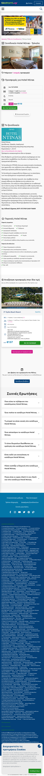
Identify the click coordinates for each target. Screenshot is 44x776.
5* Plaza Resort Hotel (23, 642)
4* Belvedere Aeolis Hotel (8, 607)
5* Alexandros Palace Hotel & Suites (10, 656)
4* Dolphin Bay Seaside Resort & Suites (11, 547)
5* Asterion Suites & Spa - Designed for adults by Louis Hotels (16, 660)
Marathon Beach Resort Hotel (8, 602)
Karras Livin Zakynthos (7, 690)
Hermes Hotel (14, 640)
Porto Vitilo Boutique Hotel (29, 563)
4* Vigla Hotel (31, 675)
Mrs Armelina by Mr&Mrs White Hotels (11, 683)
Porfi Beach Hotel (32, 686)
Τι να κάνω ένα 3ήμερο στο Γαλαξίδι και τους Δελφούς (14, 739)
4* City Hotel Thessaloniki (33, 589)
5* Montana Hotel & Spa (28, 531)
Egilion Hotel (26, 580)
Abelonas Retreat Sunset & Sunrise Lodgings (12, 701)
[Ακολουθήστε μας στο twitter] (24, 512)
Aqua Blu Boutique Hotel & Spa (18, 659)
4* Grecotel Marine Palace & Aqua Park (11, 529)
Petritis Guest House (34, 621)
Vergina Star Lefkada (23, 621)
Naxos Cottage (17, 684)
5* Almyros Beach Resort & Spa (22, 649)
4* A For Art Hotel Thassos (8, 596)
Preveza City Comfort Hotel (18, 629)
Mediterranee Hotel (23, 613)
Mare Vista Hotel (14, 555)
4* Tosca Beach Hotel (6, 537)
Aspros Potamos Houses (7, 692)
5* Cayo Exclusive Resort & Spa (31, 635)
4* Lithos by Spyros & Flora (8, 670)
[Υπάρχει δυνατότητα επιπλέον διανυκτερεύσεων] (23, 317)
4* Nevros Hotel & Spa (7, 627)
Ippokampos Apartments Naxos (19, 675)
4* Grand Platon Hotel (7, 541)
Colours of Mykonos (35, 665)
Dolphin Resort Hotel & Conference (10, 697)
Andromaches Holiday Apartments (10, 667)
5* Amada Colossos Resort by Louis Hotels (11, 700)
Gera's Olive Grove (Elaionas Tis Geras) (26, 602)
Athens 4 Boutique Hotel (7, 630)
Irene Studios (20, 552)
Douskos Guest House (19, 664)
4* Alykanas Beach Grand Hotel (9, 552)
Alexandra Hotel (33, 613)
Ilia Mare (15, 627)
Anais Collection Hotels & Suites (22, 630)
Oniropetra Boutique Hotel (25, 574)
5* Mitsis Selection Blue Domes (9, 642)
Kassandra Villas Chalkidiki (8, 717)
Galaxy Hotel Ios (5, 623)
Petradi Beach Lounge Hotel (8, 673)
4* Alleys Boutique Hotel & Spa (9, 719)
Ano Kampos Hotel (35, 630)
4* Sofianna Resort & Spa (7, 695)
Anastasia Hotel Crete (30, 698)
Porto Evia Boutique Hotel (30, 564)
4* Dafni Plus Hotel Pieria (30, 689)
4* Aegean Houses (32, 673)
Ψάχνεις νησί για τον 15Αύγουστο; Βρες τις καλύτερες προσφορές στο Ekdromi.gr (20, 742)
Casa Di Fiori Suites (6, 675)
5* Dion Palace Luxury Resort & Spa (10, 542)
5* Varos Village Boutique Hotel (22, 670)
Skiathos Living (5, 604)
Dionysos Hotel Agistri (28, 662)
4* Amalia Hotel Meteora (7, 582)
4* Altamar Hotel (16, 561)
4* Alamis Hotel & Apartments (9, 624)
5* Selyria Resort (25, 547)
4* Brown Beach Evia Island (8, 553)
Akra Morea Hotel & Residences (21, 556)
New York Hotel (5, 638)
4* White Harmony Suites (35, 668)
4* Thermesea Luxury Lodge (17, 643)
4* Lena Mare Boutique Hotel (19, 657)
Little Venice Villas (26, 694)
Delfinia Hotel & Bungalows (31, 678)
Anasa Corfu (4, 649)
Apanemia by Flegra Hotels (30, 569)
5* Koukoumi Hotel (20, 645)
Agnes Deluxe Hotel (6, 629)
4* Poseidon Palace (17, 531)
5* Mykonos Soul (23, 667)
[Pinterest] (29, 512)
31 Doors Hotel (5, 632)
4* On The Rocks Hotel (7, 684)
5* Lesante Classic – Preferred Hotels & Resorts (12, 687)
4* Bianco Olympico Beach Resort (24, 534)
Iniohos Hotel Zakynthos (18, 676)
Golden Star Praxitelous (7, 567)
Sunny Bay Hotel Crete (7, 610)
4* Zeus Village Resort (22, 705)
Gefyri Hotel (20, 635)
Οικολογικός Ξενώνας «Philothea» (23, 597)
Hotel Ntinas (4, 594)
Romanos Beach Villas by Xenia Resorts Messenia (13, 711)
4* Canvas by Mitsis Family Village (31, 651)
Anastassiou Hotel (15, 615)
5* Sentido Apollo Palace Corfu (20, 646)
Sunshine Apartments (31, 591)
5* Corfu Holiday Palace (23, 548)
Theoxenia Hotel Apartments (32, 552)
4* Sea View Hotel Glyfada (29, 719)
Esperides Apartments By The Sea (9, 626)
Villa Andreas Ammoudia (7, 619)
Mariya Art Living (6, 659)
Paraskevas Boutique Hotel (35, 646)
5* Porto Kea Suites (6, 637)
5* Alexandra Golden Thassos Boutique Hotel (19, 577)
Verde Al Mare (20, 634)
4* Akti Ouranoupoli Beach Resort (9, 613)
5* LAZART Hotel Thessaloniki (9, 634)
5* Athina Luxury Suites (26, 638)
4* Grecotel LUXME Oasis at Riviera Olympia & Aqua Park (15, 559)
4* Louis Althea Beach (19, 695)
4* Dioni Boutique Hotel (34, 575)
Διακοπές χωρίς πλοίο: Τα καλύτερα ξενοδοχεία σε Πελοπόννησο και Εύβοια (19, 734)
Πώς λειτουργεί (31, 498)
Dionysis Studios (20, 591)
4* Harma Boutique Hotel (25, 648)
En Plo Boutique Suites (30, 664)
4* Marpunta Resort (6, 564)
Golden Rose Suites (25, 593)
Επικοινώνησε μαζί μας (15, 498)
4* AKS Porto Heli (32, 539)
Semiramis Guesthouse (7, 589)
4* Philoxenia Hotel (6, 561)
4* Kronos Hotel (5, 545)
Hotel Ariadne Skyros (26, 683)
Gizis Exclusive (22, 640)
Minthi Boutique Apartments (8, 599)
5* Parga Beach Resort (27, 616)
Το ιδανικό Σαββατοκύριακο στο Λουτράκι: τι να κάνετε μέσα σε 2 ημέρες (18, 732)
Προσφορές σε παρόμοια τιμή (22, 352)
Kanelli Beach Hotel (34, 548)
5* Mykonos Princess (6, 646)
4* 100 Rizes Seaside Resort (8, 583)
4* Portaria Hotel (6, 580)
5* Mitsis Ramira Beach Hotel (8, 645)
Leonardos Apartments (21, 583)
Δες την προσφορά (9, 108)
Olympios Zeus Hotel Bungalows (26, 627)
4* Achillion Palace (14, 638)
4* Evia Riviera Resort (22, 539)
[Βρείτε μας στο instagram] (15, 512)
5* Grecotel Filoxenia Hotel (8, 528)
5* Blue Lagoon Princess (7, 544)
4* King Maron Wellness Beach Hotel (23, 608)
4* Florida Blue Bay (32, 542)
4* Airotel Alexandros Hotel (15, 611)
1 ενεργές (16, 73)
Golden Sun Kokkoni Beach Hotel (9, 558)
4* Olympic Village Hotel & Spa (9, 548)
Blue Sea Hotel (18, 570)
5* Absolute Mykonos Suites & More (17, 594)
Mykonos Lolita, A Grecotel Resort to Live (11, 694)
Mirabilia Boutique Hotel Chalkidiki (19, 600)
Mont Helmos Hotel (18, 585)
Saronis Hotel (16, 593)
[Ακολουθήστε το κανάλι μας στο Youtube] (19, 512)
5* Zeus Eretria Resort (25, 536)
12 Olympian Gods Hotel (7, 556)
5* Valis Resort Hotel (6, 531)
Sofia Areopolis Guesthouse (32, 711)
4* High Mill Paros (28, 566)
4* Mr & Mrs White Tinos (24, 555)
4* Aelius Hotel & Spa (26, 588)
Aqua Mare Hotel (17, 662)
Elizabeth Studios (6, 563)
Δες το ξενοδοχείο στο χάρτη (12, 151)
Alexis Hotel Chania (6, 657)
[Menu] (3, 8)
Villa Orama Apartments (32, 629)
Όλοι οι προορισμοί (6, 726)
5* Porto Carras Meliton (22, 550)
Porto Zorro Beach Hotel (31, 553)
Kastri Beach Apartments (28, 713)
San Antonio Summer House (29, 618)
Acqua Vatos (18, 616)
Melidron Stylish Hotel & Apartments (23, 717)
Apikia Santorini (5, 665)
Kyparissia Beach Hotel (26, 615)
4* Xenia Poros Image (31, 544)
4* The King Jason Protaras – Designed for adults (13, 709)
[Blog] (33, 512)
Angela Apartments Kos (29, 679)
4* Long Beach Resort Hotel (8, 534)
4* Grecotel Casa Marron (21, 528)
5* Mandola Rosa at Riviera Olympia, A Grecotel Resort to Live (16, 526)
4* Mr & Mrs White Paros (22, 624)
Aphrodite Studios (28, 611)
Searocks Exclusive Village (21, 596)
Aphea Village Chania (30, 703)
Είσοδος (30, 3)
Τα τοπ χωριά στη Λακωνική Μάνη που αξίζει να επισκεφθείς (15, 740)
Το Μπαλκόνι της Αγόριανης (33, 594)
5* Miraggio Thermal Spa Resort (18, 578)
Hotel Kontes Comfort (7, 662)
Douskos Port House (31, 578)
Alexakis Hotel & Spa (15, 632)
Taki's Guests (18, 713)
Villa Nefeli (27, 643)
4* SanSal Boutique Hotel (33, 637)
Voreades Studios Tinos (7, 714)
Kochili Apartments (36, 593)
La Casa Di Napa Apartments (8, 618)
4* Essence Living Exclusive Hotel (9, 621)
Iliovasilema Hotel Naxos (21, 681)
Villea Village (38, 662)
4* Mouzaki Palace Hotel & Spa (9, 550)
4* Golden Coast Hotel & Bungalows (10, 536)
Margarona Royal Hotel (16, 563)
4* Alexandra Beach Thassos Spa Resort (26, 599)
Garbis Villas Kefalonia (30, 585)
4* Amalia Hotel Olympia (31, 567)
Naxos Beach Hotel (35, 649)
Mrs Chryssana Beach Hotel (8, 570)
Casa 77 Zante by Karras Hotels (9, 635)
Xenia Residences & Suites (8, 679)
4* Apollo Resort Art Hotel (8, 597)
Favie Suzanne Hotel (18, 567)
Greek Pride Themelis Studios (17, 623)
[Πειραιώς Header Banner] (22, 25)
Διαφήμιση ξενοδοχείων (30, 502)
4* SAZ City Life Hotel (17, 564)
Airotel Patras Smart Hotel (20, 589)
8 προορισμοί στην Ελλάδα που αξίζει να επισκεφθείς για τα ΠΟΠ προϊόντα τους (20, 735)
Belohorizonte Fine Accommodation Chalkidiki (13, 703)
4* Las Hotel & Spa (6, 615)
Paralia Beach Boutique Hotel (8, 591)
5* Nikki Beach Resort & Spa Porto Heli (10, 572)
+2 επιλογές (23, 93)
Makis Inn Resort (36, 648)
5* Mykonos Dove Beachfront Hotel (10, 668)
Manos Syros (35, 597)
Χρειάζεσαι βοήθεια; (22, 381)
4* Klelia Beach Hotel (19, 544)
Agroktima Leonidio (22, 586)
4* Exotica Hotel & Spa (18, 537)
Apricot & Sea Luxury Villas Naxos (21, 690)
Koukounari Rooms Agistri (8, 608)
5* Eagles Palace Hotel (21, 673)
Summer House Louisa (26, 632)
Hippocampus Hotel (6, 651)
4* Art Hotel (34, 670)
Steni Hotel (18, 618)
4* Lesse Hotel (5, 555)
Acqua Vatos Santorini (7, 593)
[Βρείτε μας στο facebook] (10, 512)
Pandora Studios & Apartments (9, 705)
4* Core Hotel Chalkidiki (16, 605)
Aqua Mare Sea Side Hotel (21, 607)
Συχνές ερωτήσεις (22, 507)
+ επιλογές (9, 321)
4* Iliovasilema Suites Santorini (9, 586)
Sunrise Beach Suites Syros (8, 681)
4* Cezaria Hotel (5, 578)
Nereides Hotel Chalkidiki (8, 713)
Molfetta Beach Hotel (15, 665)
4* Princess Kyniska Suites (19, 610)
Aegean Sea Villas (24, 668)
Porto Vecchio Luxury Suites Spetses (10, 708)
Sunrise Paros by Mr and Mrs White (30, 684)
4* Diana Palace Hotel (16, 580)
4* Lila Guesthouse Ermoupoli (9, 716)
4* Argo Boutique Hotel (34, 642)
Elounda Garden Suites (24, 654)
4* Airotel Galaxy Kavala (22, 575)
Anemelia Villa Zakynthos (30, 692)
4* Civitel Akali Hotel (32, 657)
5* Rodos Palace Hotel (7, 566)
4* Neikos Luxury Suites (7, 585)
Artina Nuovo (30, 645)
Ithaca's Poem (32, 600)
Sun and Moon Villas (19, 619)
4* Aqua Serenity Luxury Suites (9, 698)
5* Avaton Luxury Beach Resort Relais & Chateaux (13, 706)
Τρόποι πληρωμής (12, 502)
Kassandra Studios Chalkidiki (23, 716)
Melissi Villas (15, 671)
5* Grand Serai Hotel (6, 533)
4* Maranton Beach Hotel (19, 541)
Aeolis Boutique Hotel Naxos (8, 575)
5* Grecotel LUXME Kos (34, 528)
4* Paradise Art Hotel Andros (25, 558)
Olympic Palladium (6, 671)
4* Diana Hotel (31, 583)
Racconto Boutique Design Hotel (31, 604)
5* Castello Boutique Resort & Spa (9, 648)
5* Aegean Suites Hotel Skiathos (15, 689)
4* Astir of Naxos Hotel (24, 671)
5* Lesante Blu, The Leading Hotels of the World (13, 678)
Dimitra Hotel (20, 698)
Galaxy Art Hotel (5, 605)
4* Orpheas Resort (21, 686)
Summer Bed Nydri (18, 692)
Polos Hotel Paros (6, 640)
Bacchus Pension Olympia (33, 610)
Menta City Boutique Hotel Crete (32, 687)
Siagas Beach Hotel (34, 550)
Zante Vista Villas (24, 697)
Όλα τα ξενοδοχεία (6, 722)
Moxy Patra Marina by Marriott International (12, 569)
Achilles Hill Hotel (33, 582)
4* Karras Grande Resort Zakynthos (10, 574)
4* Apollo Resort (19, 679)
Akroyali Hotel (24, 572)
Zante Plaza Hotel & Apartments (17, 545)
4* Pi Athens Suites (30, 623)
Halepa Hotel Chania (6, 676)
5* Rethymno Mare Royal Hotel (9, 686)
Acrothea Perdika (6, 600)
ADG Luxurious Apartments (21, 582)
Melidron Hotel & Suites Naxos (26, 626)
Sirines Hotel (5, 577)
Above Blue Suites (36, 577)
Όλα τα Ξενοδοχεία (14, 39)
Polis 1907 (4, 689)
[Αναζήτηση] (41, 9)
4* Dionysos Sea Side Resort (34, 681)
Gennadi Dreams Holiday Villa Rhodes (23, 714)
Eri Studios (11, 649)
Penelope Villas (25, 665)
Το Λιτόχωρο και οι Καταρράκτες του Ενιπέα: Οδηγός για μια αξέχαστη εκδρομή (20, 737)
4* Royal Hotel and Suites (7, 616)
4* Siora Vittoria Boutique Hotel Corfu (10, 588)
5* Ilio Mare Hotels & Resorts (31, 537)
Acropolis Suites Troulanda (31, 634)
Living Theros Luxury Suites (26, 656)
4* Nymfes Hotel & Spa (27, 561)
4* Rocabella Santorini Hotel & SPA (10, 654)
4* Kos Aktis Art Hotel (17, 651)
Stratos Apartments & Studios (19, 637)
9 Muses (19, 719)
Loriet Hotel (31, 607)
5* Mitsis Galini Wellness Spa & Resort (30, 529)
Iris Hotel (38, 585)
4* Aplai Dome (22, 653)
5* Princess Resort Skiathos (16, 604)
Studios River (5, 611)
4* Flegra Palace (5, 643)
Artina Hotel (26, 605)
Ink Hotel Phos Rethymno (28, 700)
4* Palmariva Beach (20, 553)
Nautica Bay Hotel (32, 533)
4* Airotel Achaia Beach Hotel (9, 539)
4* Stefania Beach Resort (35, 559)
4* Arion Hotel (22, 542)
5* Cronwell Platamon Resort (19, 533)
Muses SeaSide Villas (18, 566)
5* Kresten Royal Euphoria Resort (9, 653)
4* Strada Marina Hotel (7, 664)
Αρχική (4, 39)
